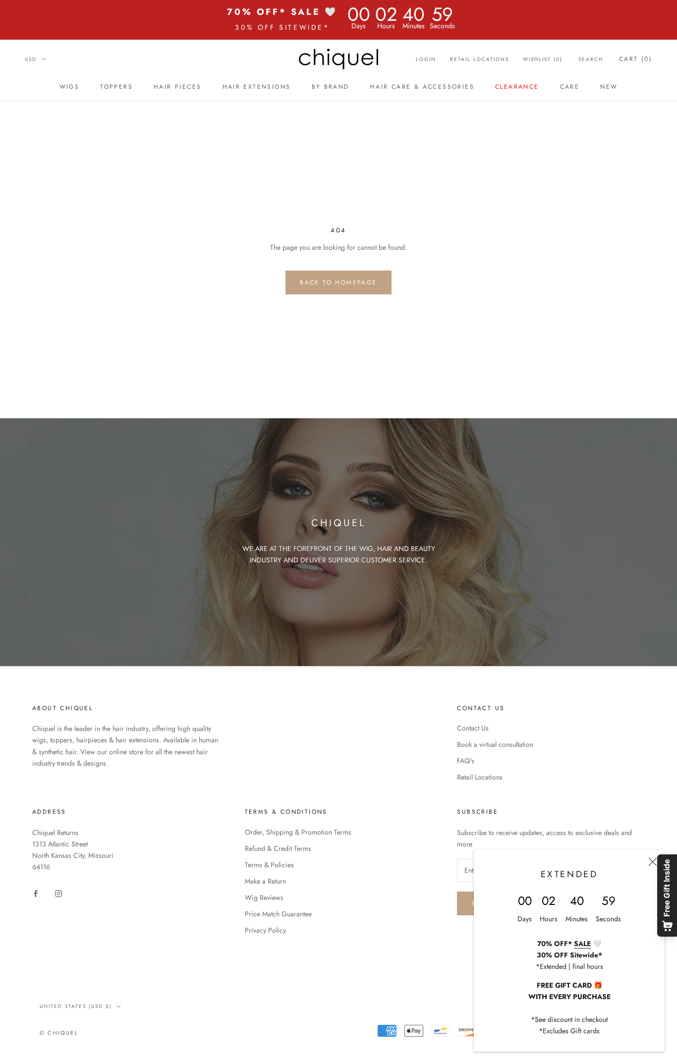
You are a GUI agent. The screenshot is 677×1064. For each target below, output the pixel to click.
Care (570, 86)
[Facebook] (35, 892)
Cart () (635, 59)
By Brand (330, 86)
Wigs (69, 86)
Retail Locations (479, 59)
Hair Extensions (257, 86)
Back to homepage (338, 282)
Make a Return (265, 881)
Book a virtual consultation (495, 744)
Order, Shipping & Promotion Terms (298, 832)
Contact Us (473, 728)
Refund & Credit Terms (278, 848)
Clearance (517, 86)
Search (590, 59)
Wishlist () (543, 59)
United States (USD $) (76, 1006)
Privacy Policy (265, 930)
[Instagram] (58, 892)
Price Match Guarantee (278, 914)
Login (426, 59)
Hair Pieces (177, 86)
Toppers (116, 86)
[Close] (652, 861)
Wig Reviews (264, 897)
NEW (609, 86)
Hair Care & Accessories (422, 86)
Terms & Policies (269, 865)
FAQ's (465, 761)
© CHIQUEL (59, 1033)
